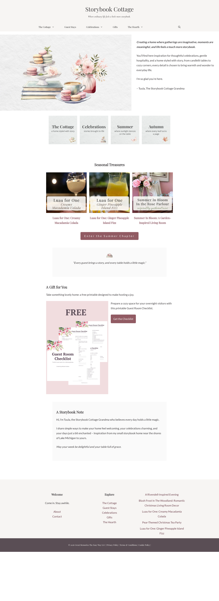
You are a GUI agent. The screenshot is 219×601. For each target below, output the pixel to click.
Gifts (115, 27)
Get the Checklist (123, 318)
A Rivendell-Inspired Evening (162, 494)
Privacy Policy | (113, 545)
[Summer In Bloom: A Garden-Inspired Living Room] (152, 210)
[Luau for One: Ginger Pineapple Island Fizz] (109, 210)
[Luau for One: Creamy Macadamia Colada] (66, 210)
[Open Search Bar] (179, 27)
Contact (57, 516)
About (57, 511)
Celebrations (92, 27)
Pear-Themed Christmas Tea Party (161, 522)
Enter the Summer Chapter (109, 236)
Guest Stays (70, 27)
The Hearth (133, 27)
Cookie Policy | (145, 545)
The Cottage (45, 27)
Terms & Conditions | (129, 545)
